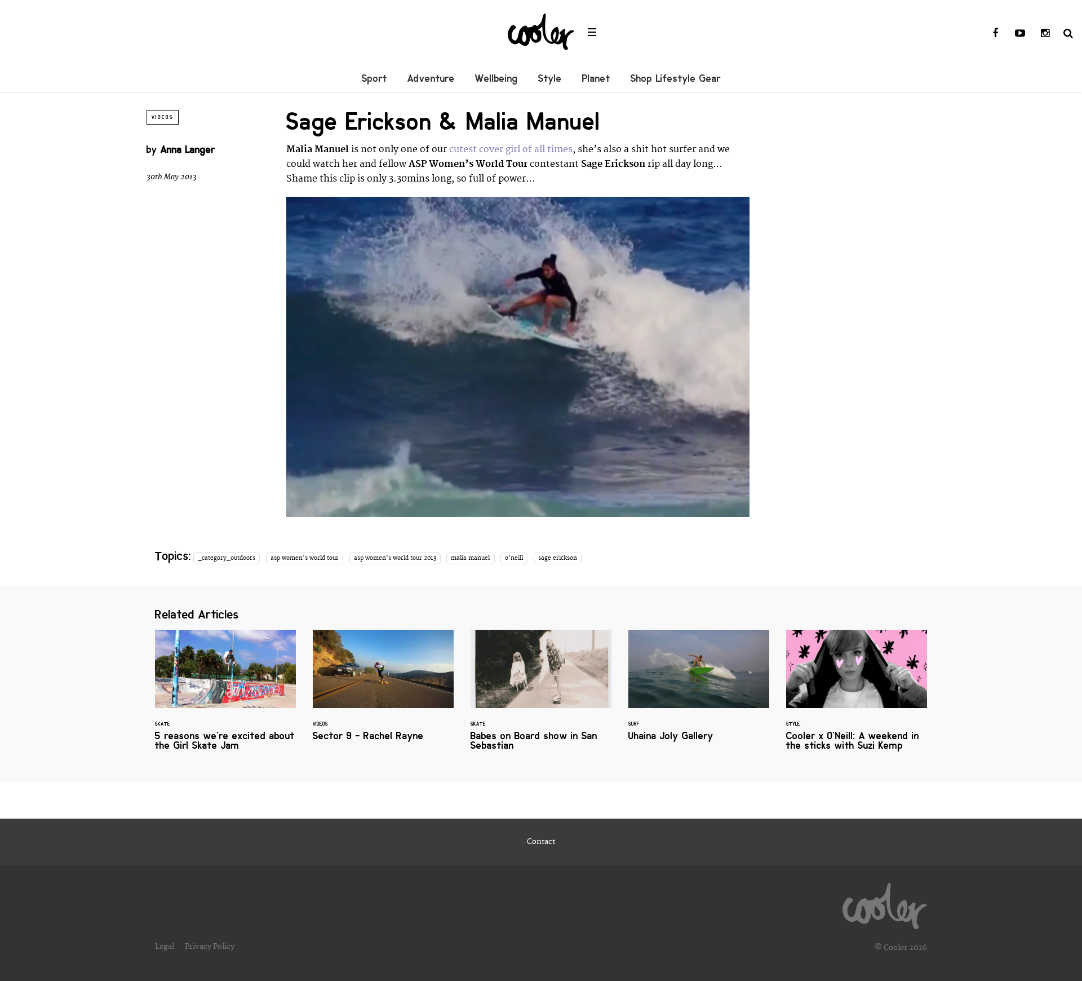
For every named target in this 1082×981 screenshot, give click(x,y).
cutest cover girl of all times (511, 149)
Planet (596, 78)
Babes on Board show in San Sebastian (541, 697)
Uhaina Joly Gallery (698, 692)
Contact (541, 841)
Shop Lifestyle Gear (676, 78)
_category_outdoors (226, 558)
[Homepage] (884, 903)
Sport (374, 78)
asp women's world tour (304, 558)
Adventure (431, 78)
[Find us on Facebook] (995, 34)
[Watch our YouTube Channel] (1020, 34)
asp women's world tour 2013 (395, 558)
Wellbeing (496, 78)
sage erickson (557, 558)
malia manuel (470, 558)
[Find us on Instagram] (1045, 34)
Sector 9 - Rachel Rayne (383, 692)
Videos (163, 117)
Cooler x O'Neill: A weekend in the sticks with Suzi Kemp (856, 697)
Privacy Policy (209, 946)
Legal (164, 946)
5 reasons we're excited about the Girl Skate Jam (225, 697)
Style (550, 78)
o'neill (514, 558)
